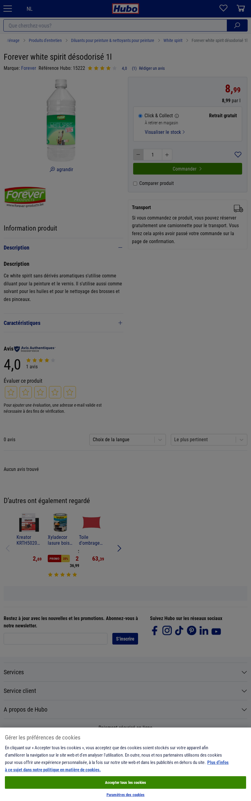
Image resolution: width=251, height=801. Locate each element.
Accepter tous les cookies (125, 782)
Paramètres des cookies (126, 794)
